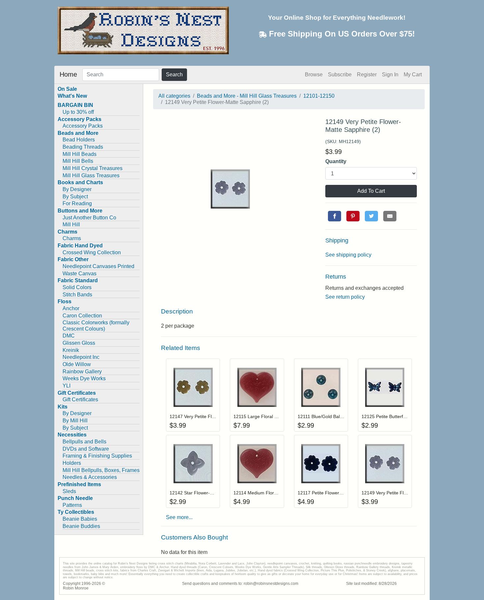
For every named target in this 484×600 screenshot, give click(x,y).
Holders (72, 463)
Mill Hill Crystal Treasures (92, 168)
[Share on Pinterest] (353, 216)
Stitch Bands (77, 294)
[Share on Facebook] (334, 216)
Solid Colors (77, 287)
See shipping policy (348, 255)
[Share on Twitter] (371, 216)
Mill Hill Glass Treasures (91, 175)
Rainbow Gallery (82, 371)
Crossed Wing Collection (92, 252)
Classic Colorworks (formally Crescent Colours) (96, 326)
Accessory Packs (83, 126)
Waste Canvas (79, 273)
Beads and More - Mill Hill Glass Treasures (247, 96)
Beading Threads (83, 147)
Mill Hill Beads (79, 154)
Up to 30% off (78, 112)
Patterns (72, 505)
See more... (179, 517)
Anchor (71, 308)
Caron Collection (82, 315)
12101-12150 (319, 96)
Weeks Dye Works (84, 378)
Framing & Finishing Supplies (97, 456)
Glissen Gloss (79, 343)
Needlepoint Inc (81, 357)
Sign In (390, 74)
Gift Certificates (80, 399)
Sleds (69, 491)
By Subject (75, 196)
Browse (314, 74)
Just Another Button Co (89, 217)
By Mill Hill (75, 420)
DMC (69, 335)
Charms (72, 238)
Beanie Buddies (81, 526)
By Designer (77, 189)
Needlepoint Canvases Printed (98, 266)
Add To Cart (371, 191)
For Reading (77, 203)
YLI (66, 385)
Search (174, 74)
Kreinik (71, 350)
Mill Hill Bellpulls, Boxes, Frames (101, 470)
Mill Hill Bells (78, 161)
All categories (174, 96)
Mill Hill (71, 224)
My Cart (413, 74)
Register (367, 74)
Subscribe (340, 74)
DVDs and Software (86, 449)
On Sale (67, 89)
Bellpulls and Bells (84, 441)
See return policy (345, 297)
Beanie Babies (80, 519)
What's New (72, 96)
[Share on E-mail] (389, 216)
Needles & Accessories (90, 477)
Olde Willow (77, 364)
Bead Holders (79, 139)
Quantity (335, 161)
